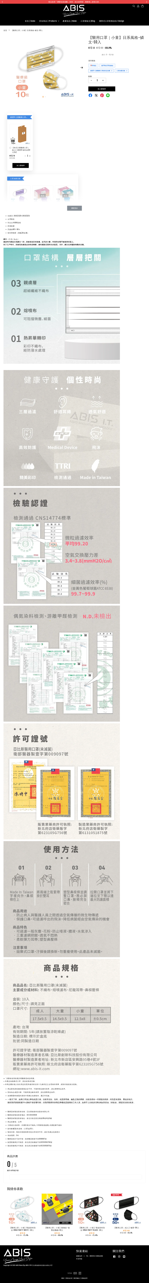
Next (82, 68)
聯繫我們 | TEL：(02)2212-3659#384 (89, 1256)
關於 (62, 1278)
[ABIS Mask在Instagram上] (119, 1258)
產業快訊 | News (70, 21)
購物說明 (84, 1278)
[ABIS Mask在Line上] (124, 1258)
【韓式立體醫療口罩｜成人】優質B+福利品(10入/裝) (21, 150)
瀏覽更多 (74, 208)
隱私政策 (69, 1278)
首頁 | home (30, 21)
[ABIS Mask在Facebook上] (114, 1258)
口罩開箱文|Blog (88, 21)
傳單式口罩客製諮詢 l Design (111, 21)
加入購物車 (21, 165)
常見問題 (79, 1259)
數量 (90, 76)
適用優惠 (91, 61)
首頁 (5, 30)
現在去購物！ (96, 2)
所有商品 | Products (48, 21)
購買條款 (77, 1278)
